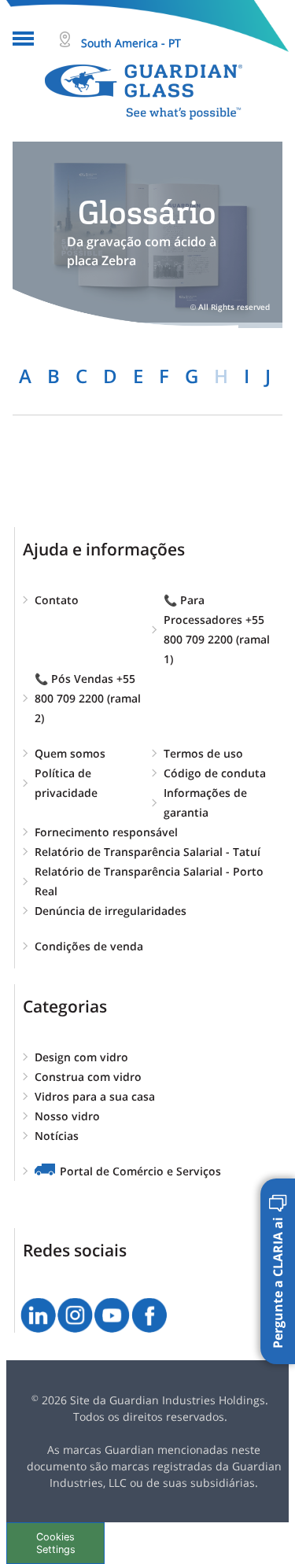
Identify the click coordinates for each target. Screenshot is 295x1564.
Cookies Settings (56, 1543)
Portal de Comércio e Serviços (140, 1171)
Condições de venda (89, 946)
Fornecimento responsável (106, 831)
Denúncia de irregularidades (110, 910)
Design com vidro (81, 1056)
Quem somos (70, 753)
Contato (57, 599)
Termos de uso (203, 753)
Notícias (57, 1135)
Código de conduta (215, 772)
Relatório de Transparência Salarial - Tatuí (147, 851)
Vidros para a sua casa (95, 1096)
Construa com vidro (88, 1076)
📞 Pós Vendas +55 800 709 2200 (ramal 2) (88, 698)
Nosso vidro (67, 1115)
